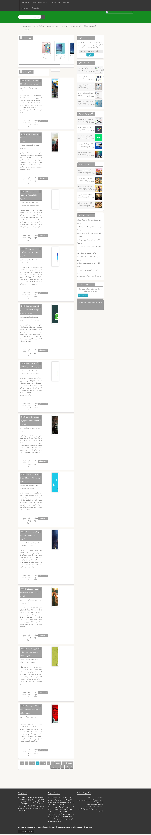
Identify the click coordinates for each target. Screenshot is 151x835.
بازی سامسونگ (69, 804)
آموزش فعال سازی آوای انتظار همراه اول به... (89, 221)
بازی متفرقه (27, 88)
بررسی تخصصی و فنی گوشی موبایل (90, 302)
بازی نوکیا (62, 814)
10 (22, 763)
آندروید (69, 811)
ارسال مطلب (83, 295)
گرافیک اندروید (75, 26)
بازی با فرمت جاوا (65, 799)
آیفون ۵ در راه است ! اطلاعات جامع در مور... (88, 258)
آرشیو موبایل (25, 8)
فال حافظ (66, 2)
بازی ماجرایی (24, 145)
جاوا (66, 811)
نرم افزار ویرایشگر (25, 662)
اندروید (59, 821)
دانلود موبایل (62, 816)
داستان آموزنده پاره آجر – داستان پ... (89, 276)
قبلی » (54, 767)
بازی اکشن (26, 428)
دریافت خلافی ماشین (97, 806)
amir (102, 804)
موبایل (49, 821)
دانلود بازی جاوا (70, 814)
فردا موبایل (62, 811)
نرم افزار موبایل (39, 26)
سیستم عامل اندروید (53, 816)
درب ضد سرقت (99, 809)
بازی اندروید (69, 816)
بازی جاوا (50, 818)
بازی (54, 818)
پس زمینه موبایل (52, 26)
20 (67, 767)
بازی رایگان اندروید (55, 799)
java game (60, 809)
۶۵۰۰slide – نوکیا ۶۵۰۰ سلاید (86, 253)
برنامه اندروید (61, 804)
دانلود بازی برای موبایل (68, 807)
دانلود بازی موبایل (69, 818)
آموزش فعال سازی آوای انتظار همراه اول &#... (89, 234)
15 (71, 767)
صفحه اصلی (25, 2)
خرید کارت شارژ (55, 2)
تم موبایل (50, 802)
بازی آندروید (34, 88)
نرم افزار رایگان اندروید (67, 797)
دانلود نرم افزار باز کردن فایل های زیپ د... (88, 271)
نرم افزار (55, 804)
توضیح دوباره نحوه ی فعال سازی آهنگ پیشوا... (89, 228)
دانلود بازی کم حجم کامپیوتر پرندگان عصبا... (88, 241)
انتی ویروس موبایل (90, 26)
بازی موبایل (27, 26)
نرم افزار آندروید (30, 202)
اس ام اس (64, 26)
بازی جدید (50, 809)
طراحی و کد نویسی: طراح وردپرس (26, 832)
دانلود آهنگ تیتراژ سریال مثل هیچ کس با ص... (89, 248)
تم (61, 807)
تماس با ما (35, 8)
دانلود (58, 814)
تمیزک (101, 797)
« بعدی (58, 763)
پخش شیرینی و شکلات (97, 800)
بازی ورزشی (23, 602)
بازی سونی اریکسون (53, 811)
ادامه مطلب (43, 121)
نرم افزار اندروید (52, 814)
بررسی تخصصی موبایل (39, 2)
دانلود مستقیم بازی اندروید (60, 802)
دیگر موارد (26, 29)
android (52, 807)
